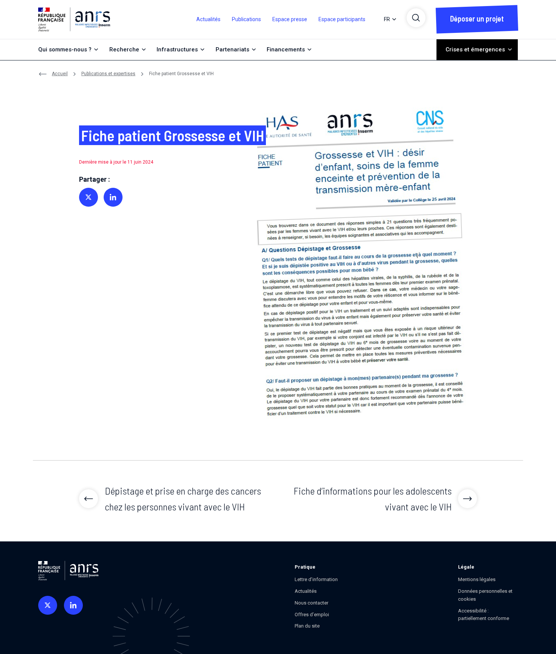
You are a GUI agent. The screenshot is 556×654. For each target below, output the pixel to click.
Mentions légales (476, 579)
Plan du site (307, 626)
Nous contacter (311, 603)
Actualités (208, 19)
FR (387, 19)
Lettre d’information (316, 579)
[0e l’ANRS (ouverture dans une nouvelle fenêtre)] (47, 605)
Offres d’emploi (312, 614)
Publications (246, 19)
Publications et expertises (108, 73)
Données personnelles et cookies (485, 595)
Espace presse (289, 19)
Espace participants (341, 19)
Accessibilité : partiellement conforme (483, 615)
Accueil (60, 73)
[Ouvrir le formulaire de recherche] (416, 17)
